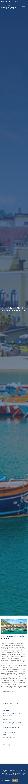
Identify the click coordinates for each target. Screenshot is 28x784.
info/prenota (5, 1)
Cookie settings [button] (6, 780)
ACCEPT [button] (15, 780)
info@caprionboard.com (13, 727)
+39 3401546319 (14, 1)
